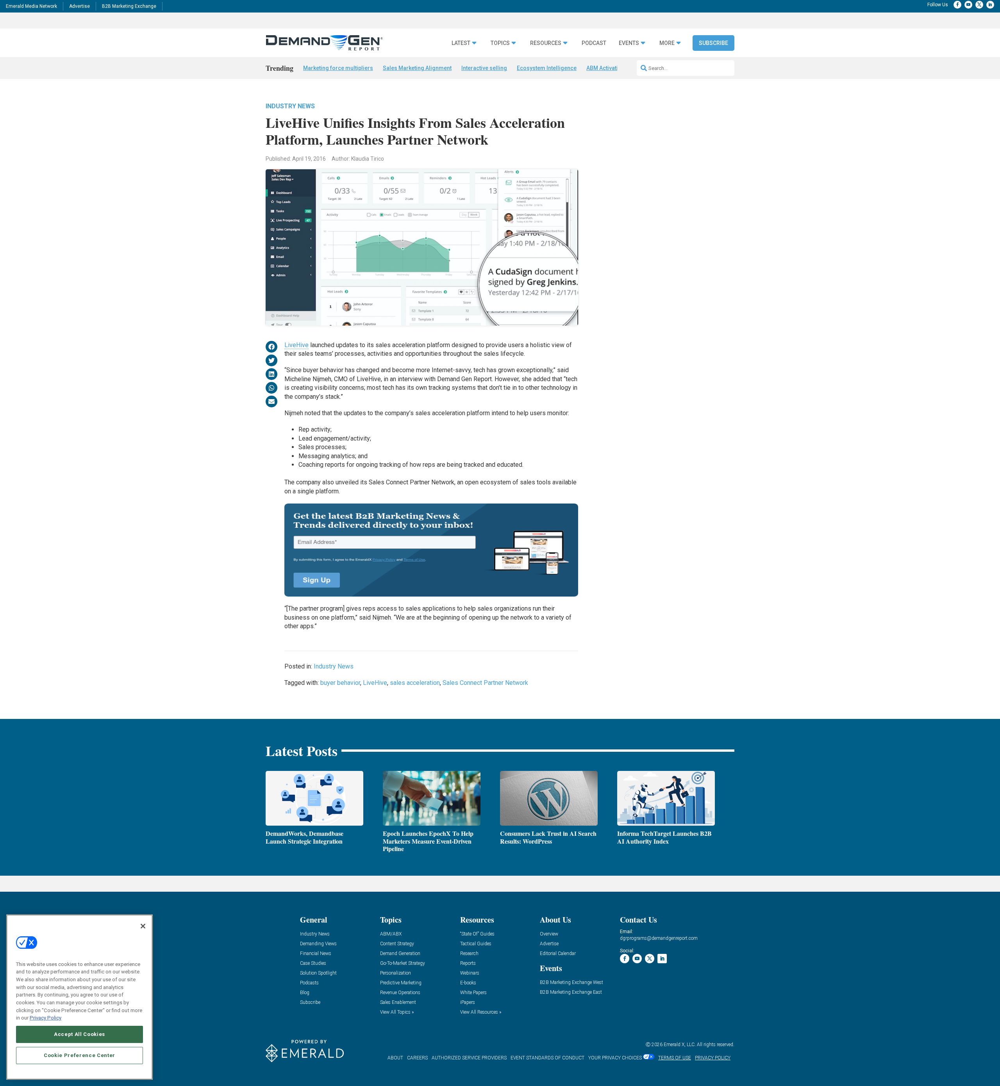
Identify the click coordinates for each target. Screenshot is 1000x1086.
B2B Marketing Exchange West (571, 982)
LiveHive (296, 345)
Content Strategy (397, 943)
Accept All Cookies (79, 1034)
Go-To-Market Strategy (402, 963)
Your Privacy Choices (615, 1058)
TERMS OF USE (674, 1058)
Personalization (395, 973)
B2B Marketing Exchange (129, 6)
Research (469, 953)
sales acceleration (415, 682)
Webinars (469, 973)
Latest (461, 43)
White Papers (473, 992)
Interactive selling (484, 68)
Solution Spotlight (318, 973)
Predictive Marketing (400, 983)
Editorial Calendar (558, 953)
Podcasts (309, 983)
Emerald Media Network (31, 6)
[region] (79, 997)
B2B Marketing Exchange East (571, 992)
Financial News (315, 953)
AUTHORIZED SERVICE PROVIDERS (469, 1058)
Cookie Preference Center (79, 1055)
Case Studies (313, 963)
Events (629, 43)
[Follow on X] (979, 5)
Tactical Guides (475, 943)
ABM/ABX (391, 934)
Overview (549, 934)
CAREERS (417, 1058)
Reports (468, 963)
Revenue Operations (400, 992)
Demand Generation (400, 953)
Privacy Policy (45, 1018)
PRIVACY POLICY (712, 1058)
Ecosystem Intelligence (547, 68)
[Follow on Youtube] (968, 5)
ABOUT (395, 1058)
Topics (500, 43)
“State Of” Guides (477, 934)
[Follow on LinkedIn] (990, 5)
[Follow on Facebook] (957, 5)
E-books (468, 983)
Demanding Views (318, 943)
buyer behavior (340, 682)
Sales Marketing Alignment (417, 68)
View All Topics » (397, 1012)
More (667, 43)
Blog (304, 992)
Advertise (79, 6)
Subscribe (713, 43)
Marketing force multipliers (338, 68)
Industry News (290, 106)
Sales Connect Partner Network (485, 682)
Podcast (594, 43)
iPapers (467, 1002)
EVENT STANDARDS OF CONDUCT (547, 1058)
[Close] (143, 926)
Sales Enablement (398, 1002)
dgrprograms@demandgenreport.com (659, 938)
